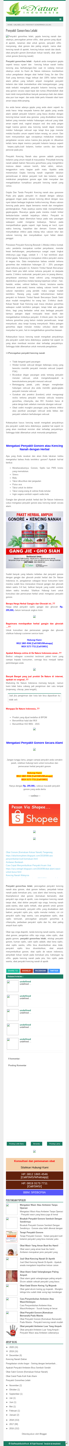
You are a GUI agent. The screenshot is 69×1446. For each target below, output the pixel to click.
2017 (11, 1424)
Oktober (13, 1389)
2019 (11, 1351)
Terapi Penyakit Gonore (31, 1232)
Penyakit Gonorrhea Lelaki (18, 1380)
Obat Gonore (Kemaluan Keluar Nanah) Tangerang (29, 852)
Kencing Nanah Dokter (16, 1359)
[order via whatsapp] (66, 1443)
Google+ (26, 971)
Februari (13, 1411)
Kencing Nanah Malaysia (17, 875)
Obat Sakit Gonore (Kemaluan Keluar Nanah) (27, 1372)
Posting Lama (54, 1144)
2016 (11, 1428)
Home (10, 25)
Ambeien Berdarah (14, 862)
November (14, 1385)
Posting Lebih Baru (16, 1144)
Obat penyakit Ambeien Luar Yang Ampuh (41, 1326)
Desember (14, 1355)
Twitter (54, 971)
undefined (25, 981)
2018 (11, 1420)
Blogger (43, 1434)
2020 (11, 1347)
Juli (11, 1398)
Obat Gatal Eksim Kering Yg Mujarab (38, 1285)
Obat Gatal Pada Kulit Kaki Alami (21, 1376)
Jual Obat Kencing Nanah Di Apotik (37, 1259)
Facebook (40, 971)
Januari (13, 1415)
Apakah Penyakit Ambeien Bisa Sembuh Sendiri (28, 1367)
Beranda (36, 1144)
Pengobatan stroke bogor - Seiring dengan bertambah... (31, 1363)
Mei (11, 1406)
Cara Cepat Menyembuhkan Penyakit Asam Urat (28, 865)
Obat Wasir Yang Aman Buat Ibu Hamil (39, 1245)
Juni (11, 1402)
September (14, 1394)
